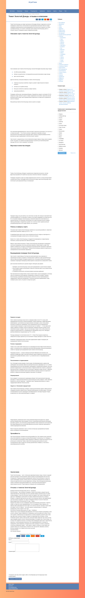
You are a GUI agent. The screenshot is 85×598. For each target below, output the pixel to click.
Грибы (60, 27)
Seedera (61, 148)
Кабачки (62, 42)
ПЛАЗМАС (61, 138)
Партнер (61, 121)
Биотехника (61, 131)
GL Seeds (61, 140)
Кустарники (61, 33)
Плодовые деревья (63, 64)
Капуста (62, 43)
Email (10, 542)
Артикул (61, 150)
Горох (61, 39)
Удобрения (42, 11)
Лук (61, 48)
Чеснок (62, 61)
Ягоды (60, 11)
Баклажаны (63, 37)
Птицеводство (33, 11)
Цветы (55, 11)
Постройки (62, 67)
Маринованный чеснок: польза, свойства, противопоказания (66, 103)
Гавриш (61, 114)
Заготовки (12, 11)
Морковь (62, 49)
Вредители (61, 24)
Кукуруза (62, 46)
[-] (59, 36)
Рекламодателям (13, 587)
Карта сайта (11, 584)
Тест (66, 11)
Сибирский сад (62, 116)
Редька (62, 57)
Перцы (62, 52)
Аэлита (60, 117)
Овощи (26, 11)
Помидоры (62, 54)
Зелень (62, 40)
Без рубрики (62, 22)
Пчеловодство (62, 70)
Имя (10, 539)
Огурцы (62, 51)
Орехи (60, 63)
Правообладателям (13, 588)
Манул (60, 135)
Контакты (11, 585)
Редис (61, 55)
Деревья (61, 28)
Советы (61, 73)
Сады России (62, 127)
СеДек (60, 119)
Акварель (61, 142)
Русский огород (62, 125)
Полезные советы (63, 66)
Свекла (62, 58)
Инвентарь (19, 11)
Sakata (60, 133)
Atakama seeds (62, 146)
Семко (60, 129)
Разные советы (62, 72)
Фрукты (49, 11)
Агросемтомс (62, 144)
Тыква (61, 60)
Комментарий (12, 551)
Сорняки (61, 75)
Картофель (62, 45)
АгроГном (33, 2)
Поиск (60, 123)
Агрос (60, 136)
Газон (60, 25)
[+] (59, 30)
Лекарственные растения (65, 34)
